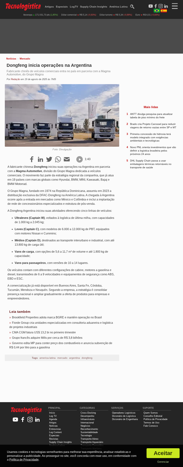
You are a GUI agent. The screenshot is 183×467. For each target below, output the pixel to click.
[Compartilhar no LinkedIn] (40, 159)
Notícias (11, 58)
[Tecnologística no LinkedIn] (37, 420)
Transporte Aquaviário (92, 442)
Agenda (53, 419)
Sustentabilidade (89, 432)
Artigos (49, 6)
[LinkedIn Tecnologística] (166, 6)
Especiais (62, 6)
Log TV (53, 416)
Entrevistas (55, 429)
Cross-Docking (88, 412)
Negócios (85, 425)
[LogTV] (151, 6)
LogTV (74, 6)
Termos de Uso (151, 422)
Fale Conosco (151, 425)
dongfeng (87, 357)
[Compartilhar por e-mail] (67, 159)
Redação (15, 79)
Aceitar (163, 453)
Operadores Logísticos (123, 412)
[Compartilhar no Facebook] (32, 159)
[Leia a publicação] (79, 159)
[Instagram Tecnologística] (161, 6)
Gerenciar (163, 461)
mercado (62, 357)
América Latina (118, 6)
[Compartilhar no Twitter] (49, 159)
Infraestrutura (87, 419)
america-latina (47, 357)
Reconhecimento (89, 429)
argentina (74, 357)
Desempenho (87, 416)
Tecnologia (86, 435)
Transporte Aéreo (89, 439)
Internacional (87, 422)
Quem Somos (151, 412)
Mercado (25, 58)
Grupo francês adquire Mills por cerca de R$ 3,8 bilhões (47, 337)
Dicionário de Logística (124, 416)
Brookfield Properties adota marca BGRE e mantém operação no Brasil (57, 317)
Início (52, 412)
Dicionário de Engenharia (125, 419)
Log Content (55, 432)
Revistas (53, 439)
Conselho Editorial (153, 416)
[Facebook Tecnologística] (156, 6)
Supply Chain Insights (93, 6)
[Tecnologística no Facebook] (23, 420)
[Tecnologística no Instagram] (30, 420)
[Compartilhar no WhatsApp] (58, 159)
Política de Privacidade (155, 419)
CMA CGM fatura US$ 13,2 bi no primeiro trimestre (44, 332)
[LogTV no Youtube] (15, 420)
